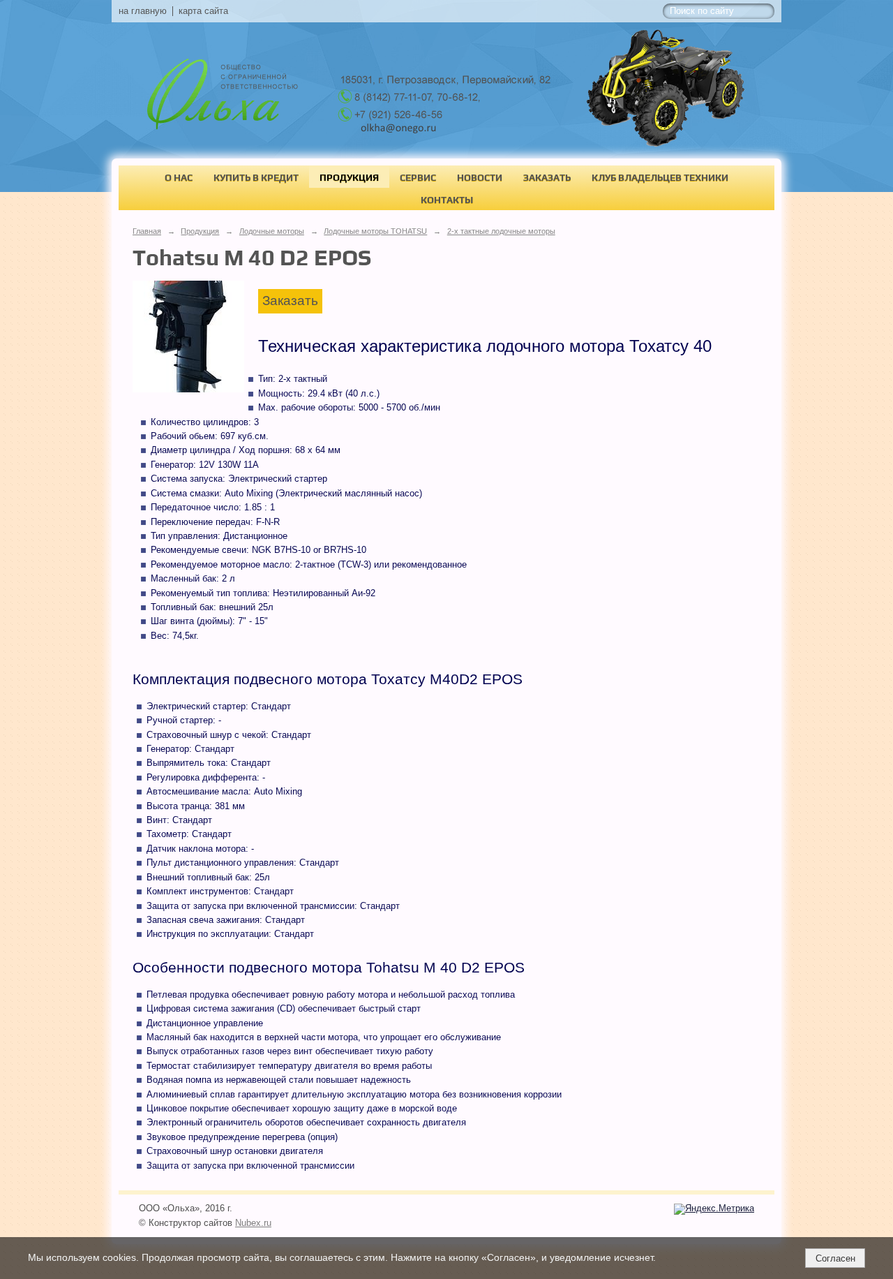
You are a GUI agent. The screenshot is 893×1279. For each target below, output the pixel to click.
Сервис (418, 177)
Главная (147, 231)
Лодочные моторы (271, 231)
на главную (143, 11)
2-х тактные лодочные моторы (501, 231)
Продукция (349, 177)
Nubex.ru (253, 1223)
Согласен (835, 1258)
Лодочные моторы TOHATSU (375, 231)
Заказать (547, 177)
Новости (479, 177)
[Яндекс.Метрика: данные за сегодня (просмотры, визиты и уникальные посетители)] (714, 1209)
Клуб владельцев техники (660, 177)
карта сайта (203, 11)
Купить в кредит (256, 177)
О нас (179, 177)
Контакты (447, 199)
